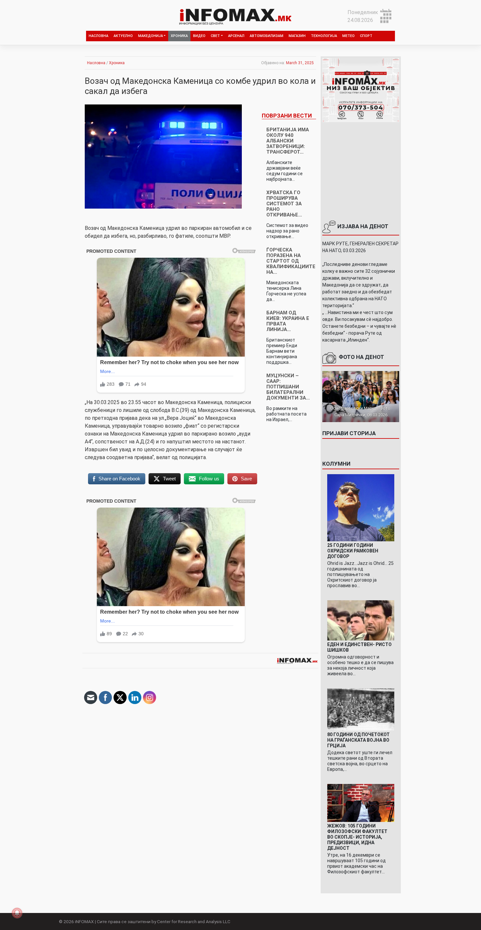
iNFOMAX (84, 921)
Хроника (179, 36)
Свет (215, 36)
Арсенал (236, 36)
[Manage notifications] (17, 913)
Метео (348, 36)
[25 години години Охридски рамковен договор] (360, 507)
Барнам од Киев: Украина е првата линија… (287, 321)
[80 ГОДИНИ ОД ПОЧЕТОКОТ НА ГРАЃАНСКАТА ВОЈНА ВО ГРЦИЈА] (360, 709)
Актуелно (123, 36)
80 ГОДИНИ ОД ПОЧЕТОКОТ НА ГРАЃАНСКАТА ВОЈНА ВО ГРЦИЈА (358, 740)
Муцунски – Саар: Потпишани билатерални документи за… (288, 387)
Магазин (297, 36)
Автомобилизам (266, 36)
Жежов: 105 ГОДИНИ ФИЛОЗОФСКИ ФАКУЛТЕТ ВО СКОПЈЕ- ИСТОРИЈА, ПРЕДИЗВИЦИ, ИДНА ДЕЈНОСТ (357, 837)
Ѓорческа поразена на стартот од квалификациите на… (290, 261)
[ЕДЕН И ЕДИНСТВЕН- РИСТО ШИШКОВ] (360, 620)
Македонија (150, 36)
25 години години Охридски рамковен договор (352, 551)
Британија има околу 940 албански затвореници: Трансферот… (287, 141)
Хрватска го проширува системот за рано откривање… (284, 204)
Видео (199, 36)
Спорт (366, 36)
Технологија (324, 36)
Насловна (98, 36)
